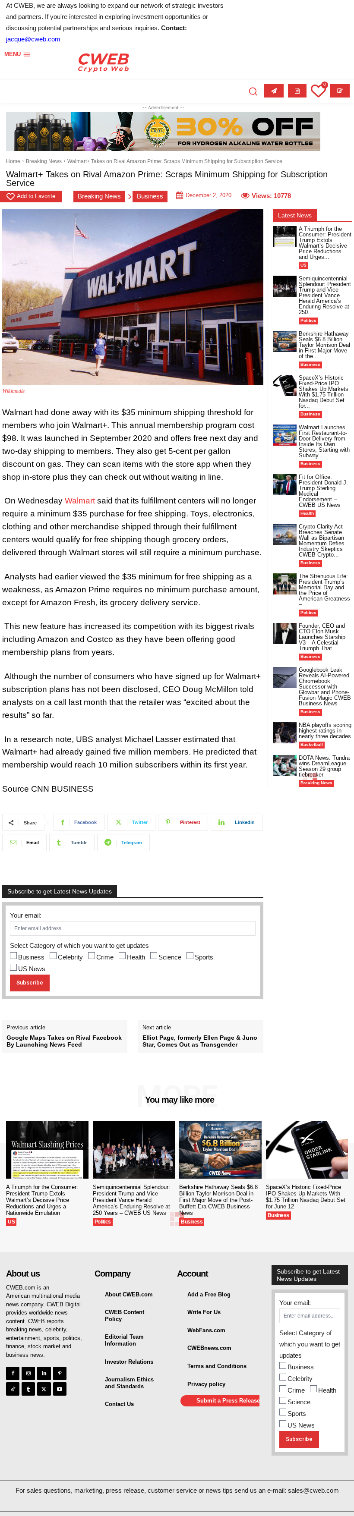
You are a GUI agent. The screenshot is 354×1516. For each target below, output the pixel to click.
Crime (105, 957)
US (303, 265)
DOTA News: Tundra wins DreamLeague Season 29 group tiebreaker (324, 766)
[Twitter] (44, 1389)
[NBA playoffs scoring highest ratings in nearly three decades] (285, 732)
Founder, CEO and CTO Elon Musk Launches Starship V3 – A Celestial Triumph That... (322, 637)
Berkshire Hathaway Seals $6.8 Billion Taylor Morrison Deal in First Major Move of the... (324, 344)
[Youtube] (59, 1389)
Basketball (311, 744)
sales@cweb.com (313, 1490)
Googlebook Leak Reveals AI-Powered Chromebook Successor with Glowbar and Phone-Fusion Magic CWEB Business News (325, 687)
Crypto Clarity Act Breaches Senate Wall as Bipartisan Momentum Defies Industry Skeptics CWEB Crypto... (322, 540)
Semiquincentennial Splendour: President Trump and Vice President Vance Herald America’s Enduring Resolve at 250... (325, 295)
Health (136, 957)
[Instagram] (28, 1373)
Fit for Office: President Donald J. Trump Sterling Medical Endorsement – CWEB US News (323, 491)
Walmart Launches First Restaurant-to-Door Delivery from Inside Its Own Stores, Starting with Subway (324, 441)
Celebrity (70, 957)
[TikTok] (12, 1389)
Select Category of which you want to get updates (79, 945)
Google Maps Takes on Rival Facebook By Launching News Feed (64, 1041)
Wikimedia (13, 391)
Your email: (25, 915)
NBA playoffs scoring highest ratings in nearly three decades (325, 730)
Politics (308, 320)
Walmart (80, 500)
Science (169, 957)
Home (13, 161)
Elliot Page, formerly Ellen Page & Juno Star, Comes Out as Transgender (199, 1041)
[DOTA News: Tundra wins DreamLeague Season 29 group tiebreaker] (285, 765)
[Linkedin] (44, 1373)
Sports (204, 957)
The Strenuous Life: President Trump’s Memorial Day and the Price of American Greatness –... (324, 590)
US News (31, 968)
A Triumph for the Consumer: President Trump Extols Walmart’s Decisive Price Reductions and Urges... (325, 243)
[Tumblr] (28, 1389)
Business (150, 196)
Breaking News (44, 161)
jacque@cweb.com (33, 39)
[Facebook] (12, 1373)
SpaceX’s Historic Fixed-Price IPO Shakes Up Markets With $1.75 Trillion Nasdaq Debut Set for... (323, 391)
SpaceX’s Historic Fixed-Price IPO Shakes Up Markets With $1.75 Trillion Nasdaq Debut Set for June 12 (305, 1197)
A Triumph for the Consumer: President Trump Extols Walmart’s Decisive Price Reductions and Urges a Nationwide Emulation (42, 1200)
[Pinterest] (59, 1373)
